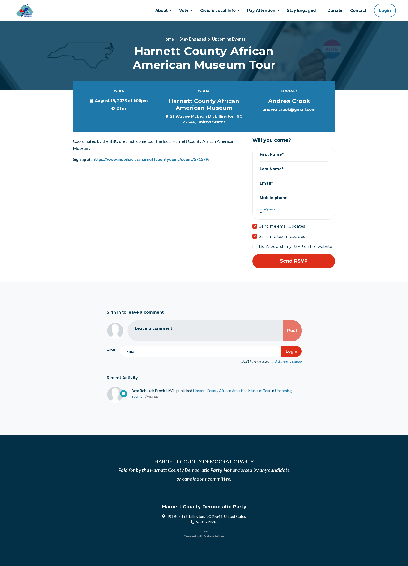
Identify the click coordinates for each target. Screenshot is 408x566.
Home (168, 39)
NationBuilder (214, 536)
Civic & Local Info (218, 10)
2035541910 (206, 522)
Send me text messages (282, 236)
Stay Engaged (302, 10)
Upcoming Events (229, 39)
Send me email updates (282, 226)
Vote (184, 10)
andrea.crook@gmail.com (289, 109)
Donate (335, 10)
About (162, 10)
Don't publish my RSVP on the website (295, 246)
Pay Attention (261, 10)
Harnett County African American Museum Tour (232, 390)
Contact (358, 10)
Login (385, 10)
